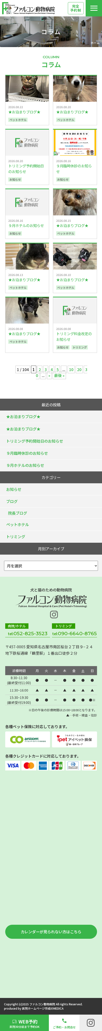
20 (79, 369)
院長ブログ (17, 513)
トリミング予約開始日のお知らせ (34, 441)
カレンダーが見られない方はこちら (51, 931)
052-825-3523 (30, 633)
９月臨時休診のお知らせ (27, 453)
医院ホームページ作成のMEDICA (43, 1008)
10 (71, 369)
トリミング (15, 536)
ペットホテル (17, 524)
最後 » (59, 375)
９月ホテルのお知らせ (25, 465)
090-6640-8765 (77, 633)
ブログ (12, 501)
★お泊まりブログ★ (23, 416)
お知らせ (13, 489)
